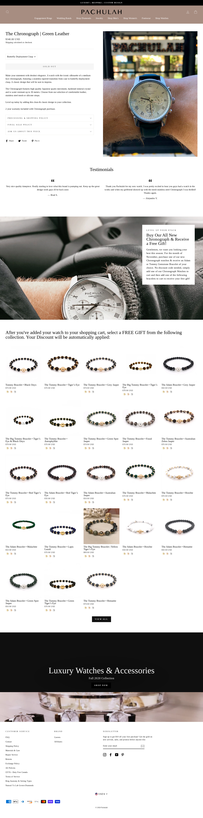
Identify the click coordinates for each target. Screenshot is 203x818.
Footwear (146, 18)
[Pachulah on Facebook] (110, 754)
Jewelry (99, 18)
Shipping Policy (12, 746)
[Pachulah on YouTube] (116, 754)
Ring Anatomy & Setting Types (19, 781)
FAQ (7, 737)
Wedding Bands (64, 18)
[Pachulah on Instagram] (104, 754)
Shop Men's (113, 18)
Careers (57, 737)
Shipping (9, 42)
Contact (9, 742)
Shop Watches (161, 18)
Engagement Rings (43, 18)
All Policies (10, 768)
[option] (101, 2)
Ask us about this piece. (24, 131)
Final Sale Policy (20, 125)
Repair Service (12, 755)
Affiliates (58, 742)
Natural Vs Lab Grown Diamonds (20, 785)
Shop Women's (130, 18)
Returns (9, 759)
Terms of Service (13, 777)
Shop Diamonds (83, 18)
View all (101, 619)
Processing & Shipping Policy (28, 118)
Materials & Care (13, 750)
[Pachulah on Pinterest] (122, 754)
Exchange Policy (12, 764)
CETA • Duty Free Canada (16, 772)
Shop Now (101, 685)
